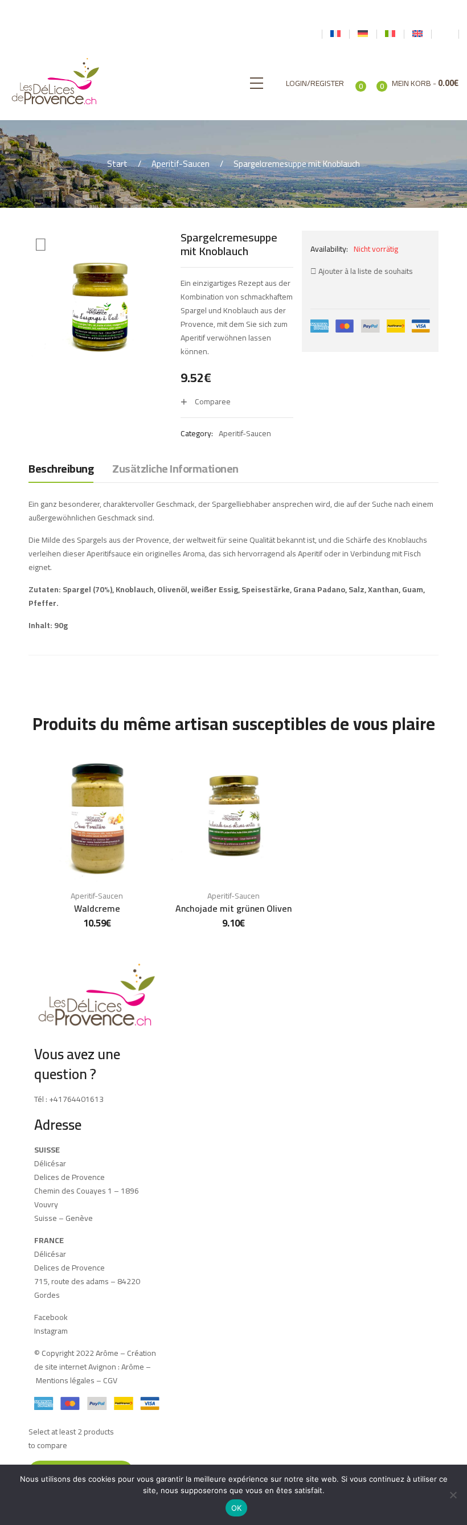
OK (236, 1507)
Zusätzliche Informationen (175, 469)
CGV (110, 1380)
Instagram (51, 1330)
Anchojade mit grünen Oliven (233, 908)
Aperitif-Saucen (180, 163)
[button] (40, 244)
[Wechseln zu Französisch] (335, 34)
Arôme (132, 1366)
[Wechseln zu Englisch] (417, 34)
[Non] (452, 1495)
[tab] (60, 471)
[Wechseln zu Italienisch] (390, 34)
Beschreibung (60, 469)
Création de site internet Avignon (95, 1360)
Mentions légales (65, 1380)
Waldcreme (97, 908)
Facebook (51, 1317)
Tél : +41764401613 (69, 1099)
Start (117, 163)
